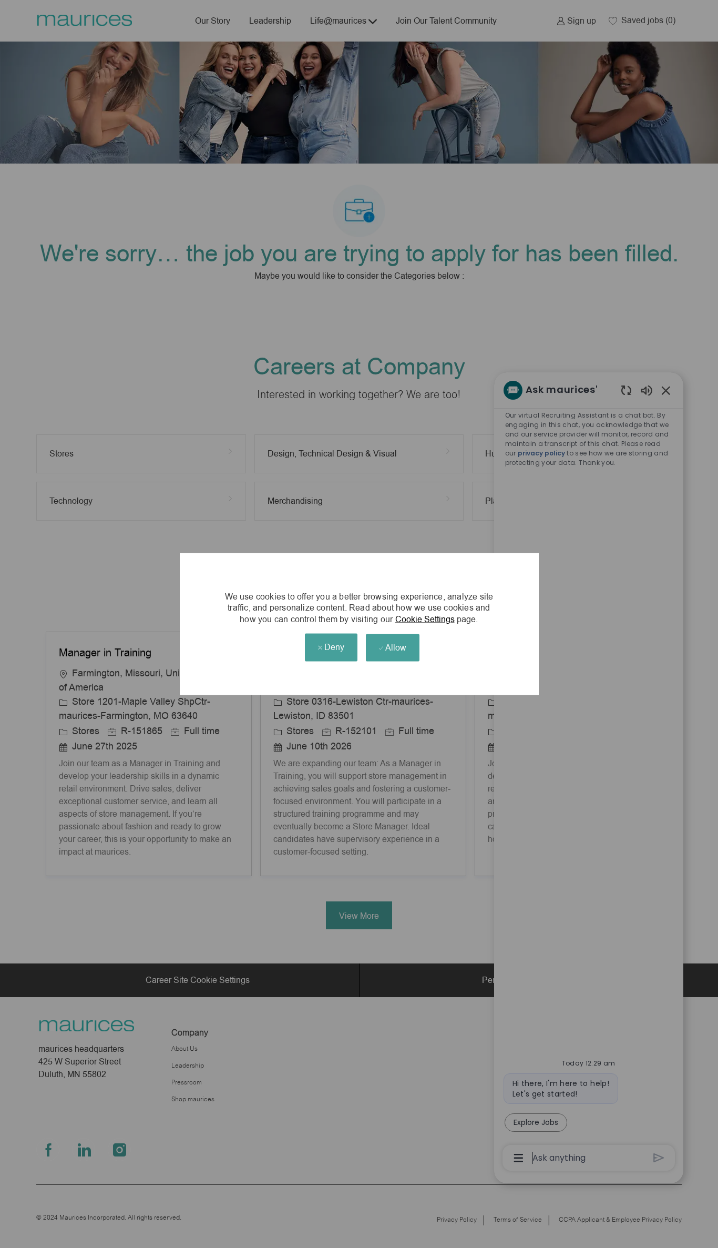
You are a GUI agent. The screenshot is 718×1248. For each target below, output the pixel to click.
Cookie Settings (425, 619)
